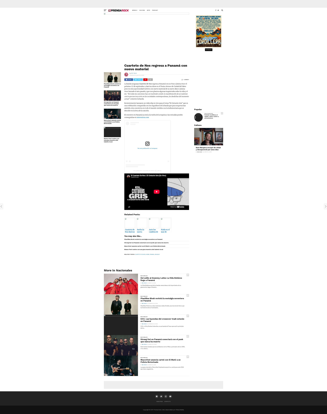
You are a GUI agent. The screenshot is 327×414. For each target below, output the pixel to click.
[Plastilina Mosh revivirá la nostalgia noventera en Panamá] (112, 82)
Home (147, 254)
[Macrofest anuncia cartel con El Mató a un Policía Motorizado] (112, 118)
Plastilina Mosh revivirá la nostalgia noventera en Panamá (112, 85)
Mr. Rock (134, 73)
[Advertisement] (163, 4)
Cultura (142, 10)
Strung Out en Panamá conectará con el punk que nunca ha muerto (111, 103)
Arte (148, 10)
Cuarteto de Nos (140, 254)
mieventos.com (143, 117)
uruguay (157, 254)
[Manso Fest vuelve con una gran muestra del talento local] (112, 128)
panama (152, 254)
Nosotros (159, 401)
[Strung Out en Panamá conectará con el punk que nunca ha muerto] (112, 100)
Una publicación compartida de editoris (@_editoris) (147, 170)
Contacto (167, 401)
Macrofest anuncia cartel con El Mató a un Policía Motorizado (112, 122)
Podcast (155, 10)
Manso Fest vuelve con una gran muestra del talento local (111, 140)
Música (134, 10)
